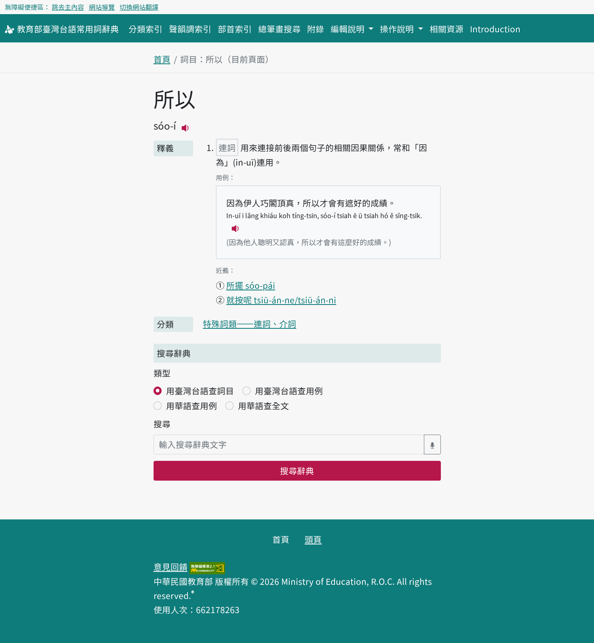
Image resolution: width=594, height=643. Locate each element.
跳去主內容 (68, 7)
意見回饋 (170, 567)
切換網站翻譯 (139, 7)
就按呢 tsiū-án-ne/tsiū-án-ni (281, 300)
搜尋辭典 (297, 470)
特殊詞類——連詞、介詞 (249, 323)
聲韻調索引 (190, 29)
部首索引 (235, 29)
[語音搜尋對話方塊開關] (432, 444)
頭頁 (313, 539)
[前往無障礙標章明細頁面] (207, 567)
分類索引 (145, 29)
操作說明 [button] (398, 29)
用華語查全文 (263, 405)
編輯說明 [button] (349, 29)
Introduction (495, 29)
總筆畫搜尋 (279, 29)
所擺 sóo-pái (250, 285)
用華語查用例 (191, 405)
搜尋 (162, 424)
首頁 (162, 59)
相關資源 (446, 29)
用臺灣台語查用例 (289, 391)
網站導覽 (102, 7)
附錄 (315, 29)
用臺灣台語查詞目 (200, 391)
